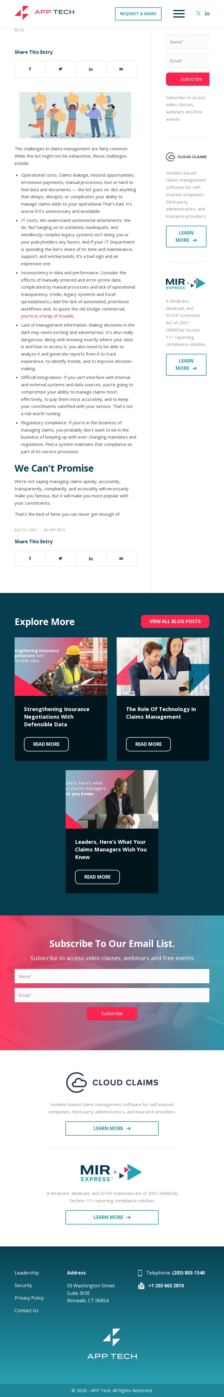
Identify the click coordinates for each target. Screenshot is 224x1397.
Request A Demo (138, 13)
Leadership (27, 1273)
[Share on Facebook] (30, 69)
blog (19, 29)
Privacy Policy (29, 1298)
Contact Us (26, 1310)
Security (23, 1285)
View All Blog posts (175, 621)
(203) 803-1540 (188, 1273)
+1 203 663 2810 (166, 1285)
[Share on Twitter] (61, 69)
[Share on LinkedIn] (91, 69)
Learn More (185, 236)
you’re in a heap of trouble (47, 316)
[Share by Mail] (121, 69)
